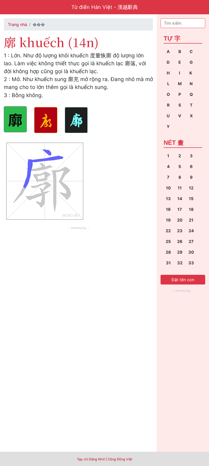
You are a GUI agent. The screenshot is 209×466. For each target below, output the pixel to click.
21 (191, 220)
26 (179, 241)
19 (168, 220)
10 (168, 187)
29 (179, 252)
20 (179, 220)
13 (168, 198)
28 (168, 252)
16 (168, 209)
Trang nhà (17, 24)
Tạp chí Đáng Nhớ (91, 459)
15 (191, 198)
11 (180, 187)
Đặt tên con (183, 279)
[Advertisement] (78, 266)
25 (168, 241)
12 (191, 187)
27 (191, 241)
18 (191, 209)
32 (179, 262)
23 (179, 230)
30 (191, 252)
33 (191, 262)
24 (191, 230)
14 (179, 198)
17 (179, 209)
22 (168, 230)
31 (168, 262)
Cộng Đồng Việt (120, 459)
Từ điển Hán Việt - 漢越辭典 (104, 7)
